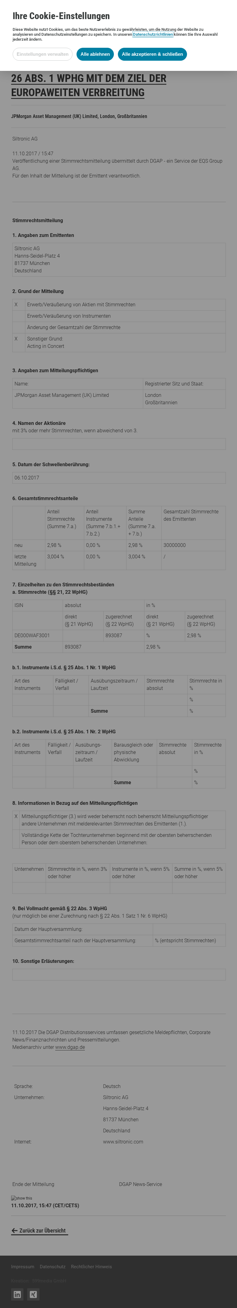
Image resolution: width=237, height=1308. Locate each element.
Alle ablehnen (95, 54)
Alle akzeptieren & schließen (152, 54)
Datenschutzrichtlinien (153, 34)
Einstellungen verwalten (43, 54)
